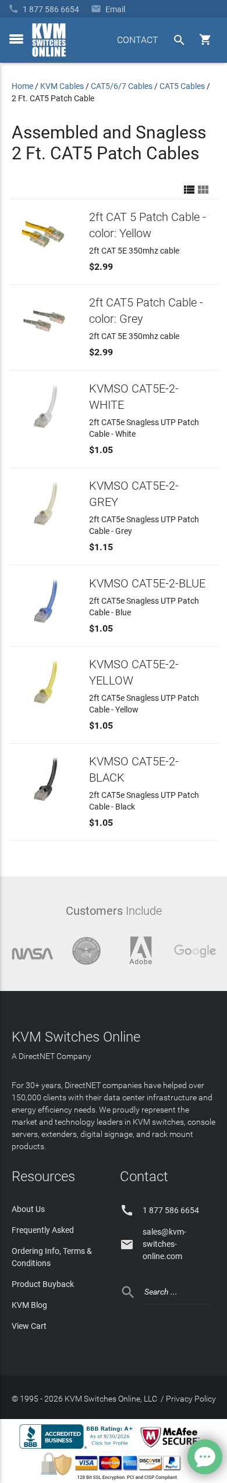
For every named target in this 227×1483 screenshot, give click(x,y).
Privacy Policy (191, 1398)
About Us (28, 1209)
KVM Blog (29, 1305)
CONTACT (137, 39)
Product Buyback (43, 1284)
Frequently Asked (43, 1230)
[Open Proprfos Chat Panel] (204, 1456)
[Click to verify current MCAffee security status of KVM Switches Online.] (172, 1448)
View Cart (29, 1326)
